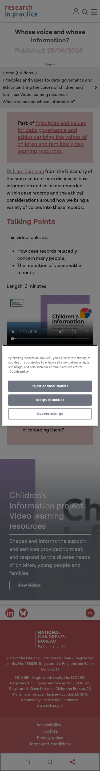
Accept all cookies (50, 400)
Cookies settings (50, 414)
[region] (49, 385)
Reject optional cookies (50, 386)
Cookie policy (19, 372)
